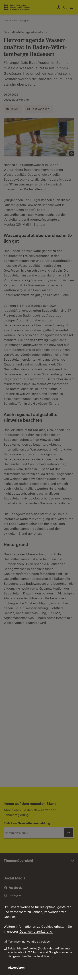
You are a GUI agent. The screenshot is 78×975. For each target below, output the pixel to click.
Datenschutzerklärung (35, 931)
